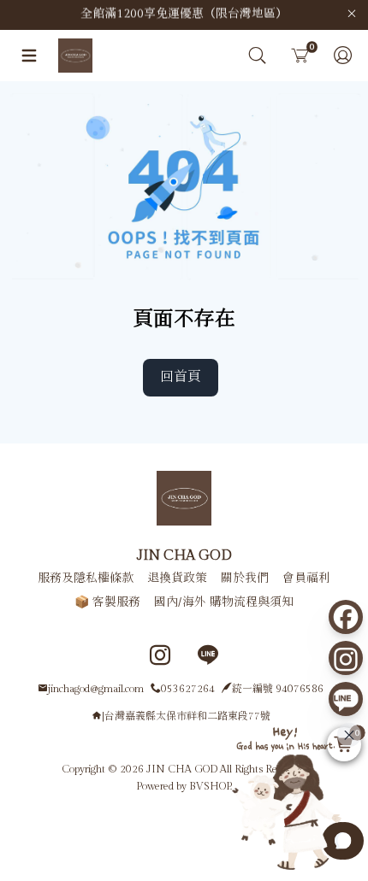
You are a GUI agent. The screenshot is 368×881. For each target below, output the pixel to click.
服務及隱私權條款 (86, 578)
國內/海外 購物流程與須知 (224, 602)
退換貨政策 (177, 578)
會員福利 (306, 578)
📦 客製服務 (107, 602)
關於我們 (245, 578)
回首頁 (180, 377)
